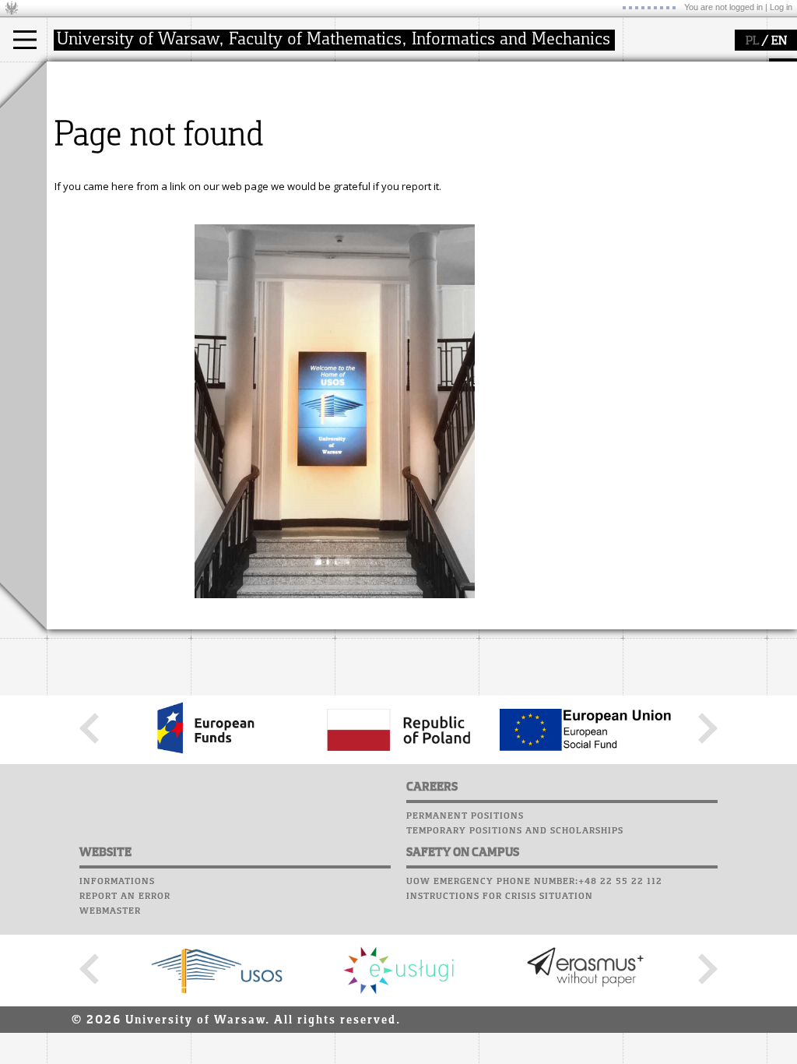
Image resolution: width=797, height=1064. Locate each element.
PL (752, 41)
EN (779, 41)
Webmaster (110, 911)
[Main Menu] (24, 39)
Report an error (124, 896)
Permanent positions (465, 816)
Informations (117, 881)
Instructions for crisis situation (499, 896)
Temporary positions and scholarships (514, 831)
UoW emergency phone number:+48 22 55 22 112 (534, 881)
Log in (781, 7)
